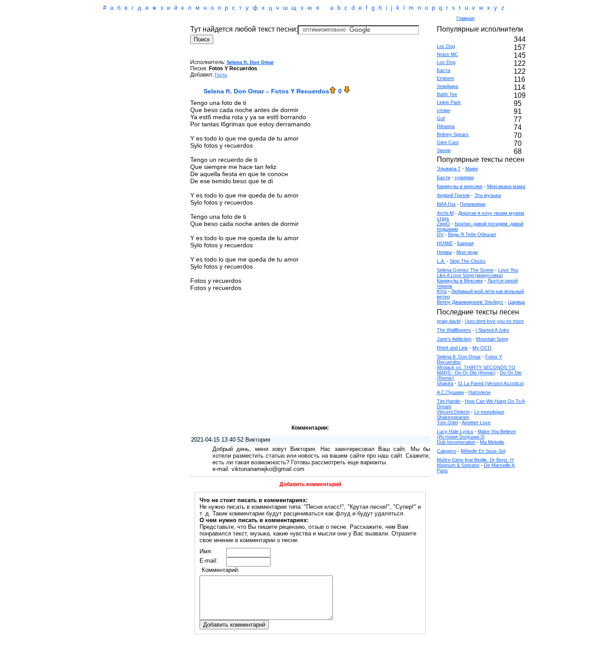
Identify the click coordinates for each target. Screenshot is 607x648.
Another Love (476, 422)
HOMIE (445, 243)
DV (440, 234)
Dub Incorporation (456, 442)
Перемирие (473, 204)
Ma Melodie (492, 442)
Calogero (446, 451)
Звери (444, 150)
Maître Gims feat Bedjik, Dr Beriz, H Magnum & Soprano (475, 462)
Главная (465, 18)
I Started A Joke (492, 330)
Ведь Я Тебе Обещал (472, 234)
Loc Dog (446, 46)
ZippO (443, 223)
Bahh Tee (447, 94)
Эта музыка (487, 195)
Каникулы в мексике (460, 186)
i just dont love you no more (494, 321)
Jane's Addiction (454, 339)
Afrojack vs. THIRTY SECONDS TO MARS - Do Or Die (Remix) (476, 370)
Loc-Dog (446, 62)
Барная (465, 243)
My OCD (481, 347)
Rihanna (446, 126)
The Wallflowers (454, 330)
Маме (471, 168)
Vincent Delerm (453, 412)
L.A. (441, 261)
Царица (516, 302)
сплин (443, 110)
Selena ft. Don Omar (250, 62)
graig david (448, 321)
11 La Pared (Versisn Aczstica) (491, 383)
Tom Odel (447, 422)
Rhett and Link (452, 347)
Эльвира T (449, 168)
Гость (221, 74)
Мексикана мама (506, 186)
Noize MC (447, 54)
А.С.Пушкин (450, 392)
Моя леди (467, 252)
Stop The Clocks (468, 261)
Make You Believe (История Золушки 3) (476, 434)
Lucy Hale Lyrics (455, 431)
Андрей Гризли (453, 195)
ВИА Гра (446, 204)
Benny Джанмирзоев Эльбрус (470, 302)
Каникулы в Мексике (460, 280)
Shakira (445, 383)
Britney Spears (453, 134)
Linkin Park (449, 102)
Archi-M (445, 213)
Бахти (443, 177)
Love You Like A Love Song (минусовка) (477, 272)
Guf (441, 118)
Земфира (447, 86)
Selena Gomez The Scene (465, 270)
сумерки (464, 177)
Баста (443, 70)
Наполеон (479, 392)
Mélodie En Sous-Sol (483, 451)
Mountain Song (492, 339)
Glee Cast (448, 142)
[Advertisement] (265, 19)
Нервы (444, 252)
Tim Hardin (448, 401)
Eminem (445, 78)
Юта (442, 291)
